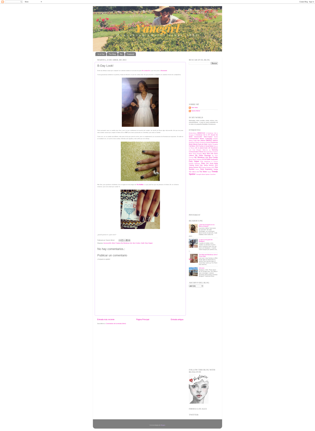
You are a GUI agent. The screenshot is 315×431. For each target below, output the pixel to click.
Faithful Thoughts (213, 144)
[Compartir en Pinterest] (129, 240)
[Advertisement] (204, 83)
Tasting (215, 169)
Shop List (204, 163)
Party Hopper (149, 243)
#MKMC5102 (201, 133)
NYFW (204, 159)
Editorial (195, 144)
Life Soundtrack (213, 148)
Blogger (163, 425)
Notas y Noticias (197, 159)
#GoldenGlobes (193, 133)
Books (216, 136)
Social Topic (199, 165)
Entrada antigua (177, 319)
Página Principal (142, 319)
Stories (197, 169)
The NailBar (140, 184)
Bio (121, 54)
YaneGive (213, 174)
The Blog (112, 54)
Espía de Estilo (202, 144)
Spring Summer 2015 (208, 167)
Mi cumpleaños (146, 70)
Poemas (216, 161)
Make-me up (207, 150)
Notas (190, 159)
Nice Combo (136, 243)
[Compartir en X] (124, 240)
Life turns (201, 268)
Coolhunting (208, 138)
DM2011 (202, 140)
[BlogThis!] (122, 240)
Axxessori (164, 70)
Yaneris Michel (195, 111)
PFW (201, 161)
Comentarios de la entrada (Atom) (116, 323)
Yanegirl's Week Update (203, 174)
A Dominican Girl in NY (202, 135)
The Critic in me (194, 171)
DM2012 (209, 140)
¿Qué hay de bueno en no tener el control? (206, 225)
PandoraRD (214, 159)
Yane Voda (194, 107)
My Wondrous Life (126, 243)
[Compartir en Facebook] (127, 240)
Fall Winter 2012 (194, 146)
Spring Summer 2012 (211, 165)
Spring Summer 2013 (195, 167)
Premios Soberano (194, 163)
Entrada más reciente (105, 319)
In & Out (101, 54)
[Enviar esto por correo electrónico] (120, 240)
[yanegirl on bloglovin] (199, 403)
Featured (130, 54)
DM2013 (215, 140)
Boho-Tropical (116, 243)
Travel (209, 171)
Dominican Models (205, 142)
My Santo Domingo (203, 155)
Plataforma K (208, 161)
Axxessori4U (107, 243)
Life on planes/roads (201, 148)
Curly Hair (196, 140)
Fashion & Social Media (206, 146)
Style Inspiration (206, 169)
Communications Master (196, 138)
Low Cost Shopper (195, 150)
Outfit (142, 243)
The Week (203, 172)
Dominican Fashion (194, 142)
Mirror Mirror (207, 153)
